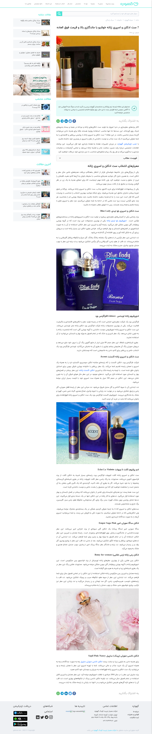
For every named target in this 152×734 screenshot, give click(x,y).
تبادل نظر (70, 4)
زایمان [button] (93, 4)
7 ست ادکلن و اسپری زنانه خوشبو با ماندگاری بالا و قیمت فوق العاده (98, 28)
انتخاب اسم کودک (60, 4)
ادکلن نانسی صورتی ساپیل (91, 661)
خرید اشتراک (48, 4)
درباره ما (136, 711)
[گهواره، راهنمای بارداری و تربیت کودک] (129, 8)
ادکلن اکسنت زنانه (87, 370)
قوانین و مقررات (133, 714)
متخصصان (78, 4)
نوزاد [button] (86, 4)
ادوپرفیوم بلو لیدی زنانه (117, 220)
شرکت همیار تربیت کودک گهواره (105, 730)
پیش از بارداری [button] (110, 4)
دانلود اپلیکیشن (38, 4)
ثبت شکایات (134, 717)
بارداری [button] (101, 4)
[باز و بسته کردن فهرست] (60, 158)
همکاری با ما (28, 4)
